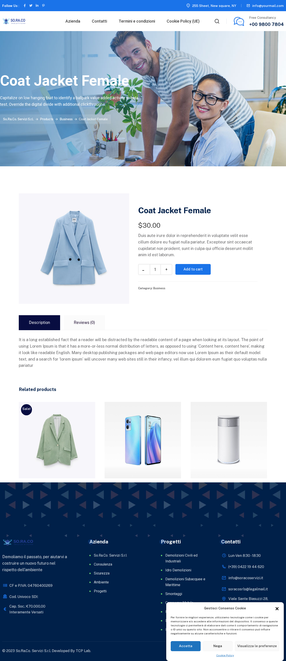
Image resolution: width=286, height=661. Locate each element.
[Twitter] (31, 5)
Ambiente (101, 582)
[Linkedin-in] (37, 5)
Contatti (99, 21)
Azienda (72, 21)
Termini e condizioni (137, 21)
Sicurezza (101, 573)
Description (39, 322)
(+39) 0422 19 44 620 (246, 567)
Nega (217, 646)
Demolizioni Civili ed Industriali (181, 558)
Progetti (100, 591)
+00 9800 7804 (266, 24)
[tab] (39, 322)
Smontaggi (173, 594)
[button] (277, 608)
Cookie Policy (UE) (183, 21)
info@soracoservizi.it (245, 578)
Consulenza (103, 564)
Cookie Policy (225, 655)
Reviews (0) (84, 322)
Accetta (185, 646)
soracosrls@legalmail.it (248, 589)
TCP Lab (83, 651)
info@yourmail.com (268, 6)
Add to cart (193, 269)
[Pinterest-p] (43, 5)
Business (159, 288)
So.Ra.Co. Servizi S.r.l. (110, 555)
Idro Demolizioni (178, 570)
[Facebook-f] (24, 5)
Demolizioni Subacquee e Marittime (185, 582)
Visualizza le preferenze (257, 646)
